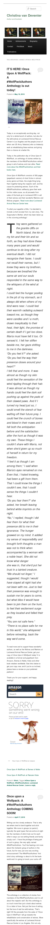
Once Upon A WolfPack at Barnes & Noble (23, 769)
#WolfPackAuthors (22, 783)
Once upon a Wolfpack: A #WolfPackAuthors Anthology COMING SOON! (20, 804)
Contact (10, 46)
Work (16, 780)
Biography (33, 41)
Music (30, 46)
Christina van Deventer (24, 15)
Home (9, 41)
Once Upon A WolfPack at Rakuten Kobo (23, 775)
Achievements (21, 41)
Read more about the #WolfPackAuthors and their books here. (24, 167)
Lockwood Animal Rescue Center (22, 784)
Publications (11, 52)
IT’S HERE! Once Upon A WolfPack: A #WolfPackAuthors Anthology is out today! (19, 79)
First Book (20, 46)
